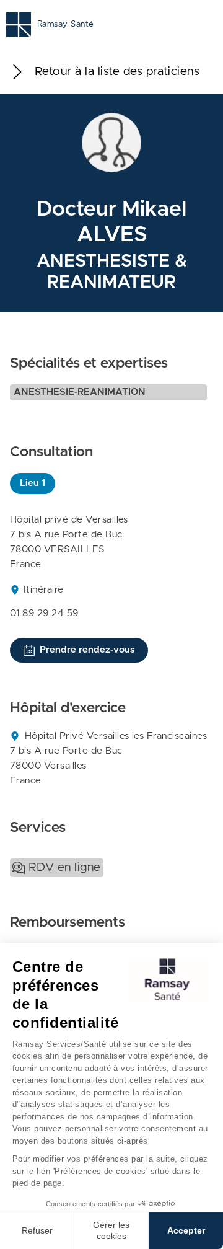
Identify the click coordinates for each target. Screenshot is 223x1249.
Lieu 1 (32, 483)
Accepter (186, 1230)
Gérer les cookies (111, 1230)
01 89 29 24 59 (44, 613)
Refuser (37, 1230)
